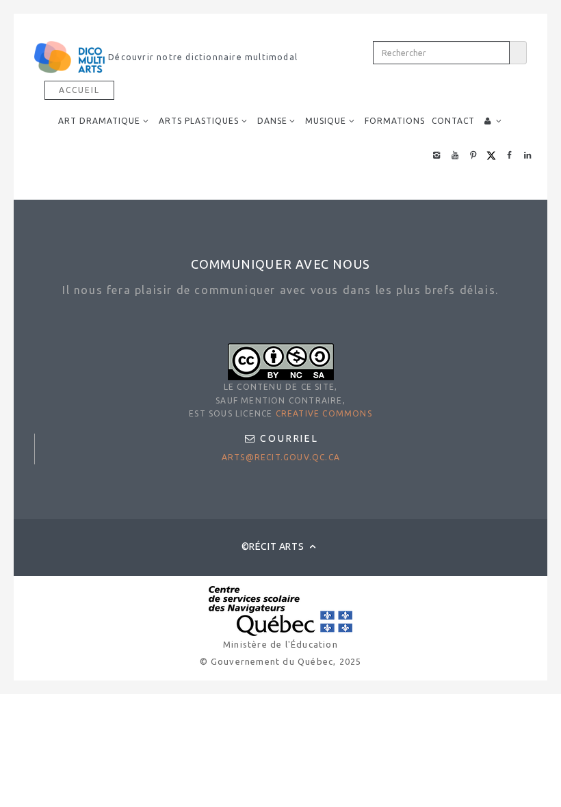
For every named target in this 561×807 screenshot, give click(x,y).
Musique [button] (325, 120)
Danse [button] (272, 120)
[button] (493, 121)
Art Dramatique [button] (99, 120)
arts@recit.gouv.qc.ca (281, 457)
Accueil (79, 89)
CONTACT (453, 120)
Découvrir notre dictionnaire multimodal (201, 57)
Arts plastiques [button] (199, 120)
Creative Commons (324, 413)
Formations (395, 120)
